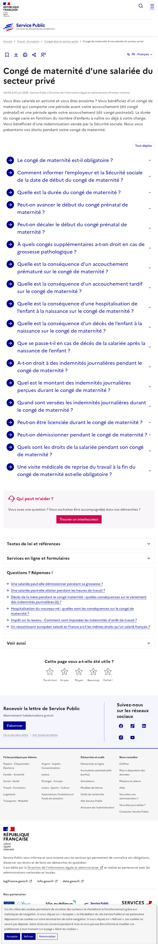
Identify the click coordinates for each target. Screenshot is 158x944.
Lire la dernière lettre (15, 735)
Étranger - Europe (52, 781)
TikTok (132, 726)
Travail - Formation (28, 41)
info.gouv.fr (45, 881)
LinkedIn (144, 726)
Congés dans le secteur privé (61, 41)
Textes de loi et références (33, 544)
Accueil (7, 41)
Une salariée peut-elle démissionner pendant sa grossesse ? (57, 583)
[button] (43, 55)
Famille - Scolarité (13, 774)
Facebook (121, 726)
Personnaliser (47, 936)
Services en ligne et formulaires (38, 558)
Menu (152, 9)
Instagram (121, 737)
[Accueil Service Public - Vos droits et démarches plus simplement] (30, 31)
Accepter (12, 936)
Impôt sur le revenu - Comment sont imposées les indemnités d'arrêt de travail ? (74, 620)
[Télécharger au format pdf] (16, 55)
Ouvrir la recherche (141, 6)
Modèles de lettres (92, 788)
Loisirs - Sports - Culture (56, 788)
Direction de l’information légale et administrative (63, 867)
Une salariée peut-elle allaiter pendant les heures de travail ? (58, 590)
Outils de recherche (92, 794)
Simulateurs (87, 781)
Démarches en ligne (92, 764)
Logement (9, 794)
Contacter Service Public (134, 812)
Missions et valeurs (130, 781)
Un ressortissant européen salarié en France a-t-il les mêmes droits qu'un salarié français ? (80, 626)
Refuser (28, 936)
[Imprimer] (25, 55)
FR (140, 54)
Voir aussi (16, 643)
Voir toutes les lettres (45, 735)
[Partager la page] (34, 55)
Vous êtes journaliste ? (132, 805)
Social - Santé (11, 781)
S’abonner (14, 725)
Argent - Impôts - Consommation (52, 766)
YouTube (132, 737)
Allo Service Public (91, 801)
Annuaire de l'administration (97, 807)
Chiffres (124, 764)
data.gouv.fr (71, 881)
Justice (45, 774)
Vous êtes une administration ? (128, 796)
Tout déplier (143, 146)
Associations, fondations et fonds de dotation (58, 796)
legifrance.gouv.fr (15, 881)
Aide (122, 788)
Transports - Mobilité (15, 801)
